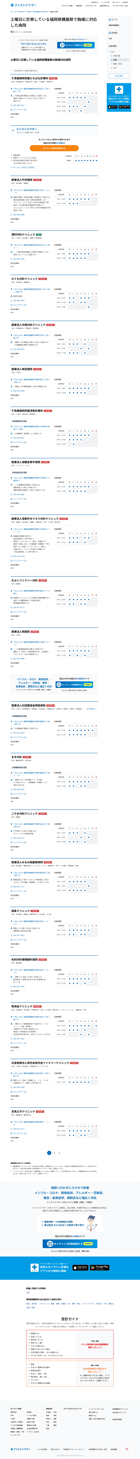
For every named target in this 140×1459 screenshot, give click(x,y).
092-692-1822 (18, 789)
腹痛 (52, 1303)
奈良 (54, 1422)
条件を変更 (119, 76)
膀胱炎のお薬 (31, 1425)
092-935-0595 (18, 986)
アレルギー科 (15, 1435)
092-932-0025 (18, 732)
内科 (28, 1292)
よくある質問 (105, 2)
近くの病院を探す (20, 12)
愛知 (47, 1428)
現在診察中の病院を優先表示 (26, 71)
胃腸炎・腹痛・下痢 (17, 1432)
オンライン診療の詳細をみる (54, 148)
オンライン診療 (67, 6)
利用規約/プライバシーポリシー (74, 1449)
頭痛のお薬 (31, 1419)
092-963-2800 (18, 300)
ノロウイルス (43, 1303)
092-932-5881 (18, 494)
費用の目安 (85, 1251)
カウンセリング (91, 6)
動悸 (33, 1307)
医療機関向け (95, 2)
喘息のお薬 (31, 1422)
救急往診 (79, 6)
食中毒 (34, 1303)
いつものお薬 (31, 1415)
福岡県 (29, 12)
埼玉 (47, 1422)
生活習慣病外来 (32, 1428)
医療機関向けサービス (120, 1409)
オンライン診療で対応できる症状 (76, 51)
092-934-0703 (18, 349)
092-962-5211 (18, 105)
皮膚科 (29, 1412)
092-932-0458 (18, 658)
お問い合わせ (116, 2)
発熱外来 (13, 1412)
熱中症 (99, 1303)
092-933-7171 (18, 886)
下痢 (105, 1303)
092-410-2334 (18, 556)
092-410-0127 (18, 838)
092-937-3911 (18, 935)
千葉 (47, 1425)
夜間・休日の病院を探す (97, 1419)
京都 (54, 1419)
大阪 (54, 1412)
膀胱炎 (111, 1303)
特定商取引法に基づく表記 (98, 1449)
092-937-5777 (18, 1129)
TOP (11, 12)
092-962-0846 (18, 214)
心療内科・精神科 (16, 1422)
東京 (47, 1415)
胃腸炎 (63, 1303)
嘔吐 (78, 1303)
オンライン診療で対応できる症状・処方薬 (74, 690)
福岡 (54, 1425)
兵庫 (54, 1415)
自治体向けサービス (119, 1412)
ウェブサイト (18, 109)
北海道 (48, 1412)
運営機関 (125, 2)
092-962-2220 (18, 259)
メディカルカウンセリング (72, 1409)
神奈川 (48, 1419)
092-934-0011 (18, 437)
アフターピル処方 (33, 1432)
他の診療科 (90, 709)
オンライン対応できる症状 (23, 167)
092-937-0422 (18, 1038)
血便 (28, 1307)
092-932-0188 (18, 390)
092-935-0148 (18, 1087)
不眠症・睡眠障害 (16, 1428)
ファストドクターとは (120, 6)
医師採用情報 (117, 1419)
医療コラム (92, 1415)
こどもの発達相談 (16, 1425)
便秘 (73, 1303)
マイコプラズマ (88, 1303)
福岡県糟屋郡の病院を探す (41, 12)
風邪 (28, 1303)
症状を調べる (104, 6)
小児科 (12, 1419)
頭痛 (58, 1303)
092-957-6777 (18, 607)
